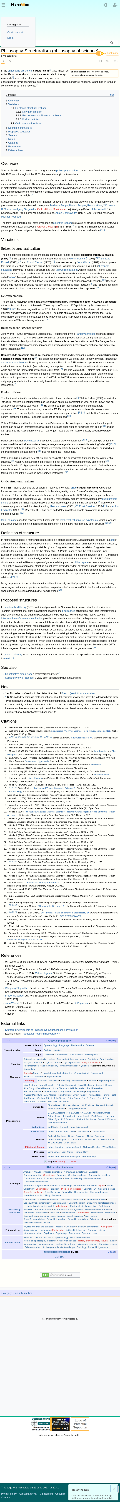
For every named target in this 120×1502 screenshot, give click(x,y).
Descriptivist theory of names (71, 1059)
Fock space (68, 611)
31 (107, 461)
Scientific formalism (56, 1219)
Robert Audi (53, 1156)
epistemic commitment (13, 362)
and (75, 1172)
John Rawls (70, 1142)
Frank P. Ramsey (56, 1108)
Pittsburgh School (35, 1147)
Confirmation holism (48, 1199)
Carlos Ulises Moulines (50, 209)
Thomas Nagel (95, 1095)
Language (64, 1045)
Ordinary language (69, 1065)
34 (105, 505)
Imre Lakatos (100, 751)
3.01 (15, 737)
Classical (48, 1054)
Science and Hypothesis (37, 761)
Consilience (49, 1175)
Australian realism (46, 1059)
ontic (74, 487)
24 (80, 412)
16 (46, 320)
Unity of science (53, 1195)
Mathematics (77, 1045)
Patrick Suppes (77, 205)
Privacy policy (9, 1493)
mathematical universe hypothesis (79, 520)
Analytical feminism (33, 1062)
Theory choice (81, 1192)
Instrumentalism (61, 1209)
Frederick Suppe (59, 205)
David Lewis (54, 1152)
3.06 (37, 737)
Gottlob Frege (50, 1091)
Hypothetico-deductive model (39, 1206)
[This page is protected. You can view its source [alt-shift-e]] (100, 61)
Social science (30, 1230)
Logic (113, 1240)
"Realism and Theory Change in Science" (53, 788)
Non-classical (76, 1054)
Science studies (32, 1247)
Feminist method (92, 1178)
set (112, 540)
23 (15, 408)
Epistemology (50, 1045)
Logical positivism (71, 1062)
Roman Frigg (15, 791)
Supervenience (54, 1076)
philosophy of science (20, 70)
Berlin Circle (38, 1127)
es (65, 209)
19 (35, 358)
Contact (5, 1497)
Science (90, 1045)
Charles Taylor (45, 1101)
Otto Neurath (83, 1131)
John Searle (60, 1098)
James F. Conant (104, 1085)
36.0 (11, 905)
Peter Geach (83, 1116)
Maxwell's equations (67, 269)
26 (104, 426)
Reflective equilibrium (34, 1076)
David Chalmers (86, 1085)
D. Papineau (81, 1003)
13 (98, 287)
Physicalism (42, 1212)
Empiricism (110, 1212)
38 (110, 523)
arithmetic (96, 764)
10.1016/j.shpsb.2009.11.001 (25, 939)
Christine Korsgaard (57, 1139)
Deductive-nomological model (101, 1203)
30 (12, 461)
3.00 (11, 737)
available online (101, 774)
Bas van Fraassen (33, 1091)
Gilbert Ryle (53, 1119)
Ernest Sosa (104, 1098)
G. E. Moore (88, 1105)
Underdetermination (33, 1195)
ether (12, 277)
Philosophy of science (59, 1167)
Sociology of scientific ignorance (92, 1247)
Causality (93, 1172)
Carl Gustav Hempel (58, 1127)
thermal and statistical (43, 1226)
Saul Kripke (67, 1152)
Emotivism (93, 1059)
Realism (93, 1080)
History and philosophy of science (40, 1240)
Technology (45, 1230)
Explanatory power (53, 1178)
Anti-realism (29, 1059)
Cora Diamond (60, 1088)
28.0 (11, 861)
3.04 (28, 737)
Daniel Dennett (43, 1088)
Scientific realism (75, 1216)
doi (8, 939)
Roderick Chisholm (57, 1136)
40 (60, 590)
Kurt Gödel (69, 1131)
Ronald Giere (94, 205)
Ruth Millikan (64, 1095)
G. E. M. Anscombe (57, 1113)
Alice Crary (29, 1088)
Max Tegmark (8, 520)
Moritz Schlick (98, 1131)
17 (21, 336)
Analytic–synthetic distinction (58, 1073)
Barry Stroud (30, 1101)
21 (15, 384)
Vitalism (46, 1222)
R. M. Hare (109, 1116)
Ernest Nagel (79, 1095)
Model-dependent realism (98, 1209)
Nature (110, 1185)
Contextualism (59, 1203)
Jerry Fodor (65, 1091)
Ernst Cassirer (87, 506)
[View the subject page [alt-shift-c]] (3, 61)
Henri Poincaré (78, 258)
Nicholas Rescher (91, 1147)
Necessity (54, 1080)
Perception (74, 1233)
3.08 (46, 737)
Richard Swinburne (86, 1119)
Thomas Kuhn (76, 1139)
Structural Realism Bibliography (40, 1033)
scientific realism (62, 223)
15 (15, 308)
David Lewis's (32, 440)
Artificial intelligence (75, 1230)
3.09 (50, 737)
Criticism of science (43, 1237)
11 (53, 261)
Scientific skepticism (78, 1219)
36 (22, 513)
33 (76, 505)
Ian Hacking (79, 1091)
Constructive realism (95, 1199)
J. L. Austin (74, 1113)
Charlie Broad (54, 1105)
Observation (42, 1189)
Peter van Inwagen (70, 1156)
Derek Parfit (110, 1095)
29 (39, 451)
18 (23, 348)
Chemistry (70, 1226)
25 (69, 416)
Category (60, 1161)
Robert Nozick (92, 1139)
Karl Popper (29, 1098)
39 (16, 576)
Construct (61, 1175)
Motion (59, 1226)
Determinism (83, 1212)
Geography (106, 1226)
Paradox (37, 1073)
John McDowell (73, 1147)
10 (19, 261)
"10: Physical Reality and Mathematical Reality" (63, 912)
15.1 (15, 787)
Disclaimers (46, 1493)
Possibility (65, 1080)
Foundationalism (43, 1209)
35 (22, 509)
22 (41, 405)
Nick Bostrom (30, 1085)
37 (107, 523)
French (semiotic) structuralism (78, 693)
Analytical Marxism (91, 1062)
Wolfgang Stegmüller (24, 209)
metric (7, 658)
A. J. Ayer (86, 1113)
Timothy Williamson (57, 1122)
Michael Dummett (101, 1113)
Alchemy (27, 1237)
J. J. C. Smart (88, 1098)
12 (104, 280)
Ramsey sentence (85, 334)
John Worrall (99, 209)
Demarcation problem (99, 1175)
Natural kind (97, 1073)
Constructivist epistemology (36, 1203)
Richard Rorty (81, 1152)
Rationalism (97, 1212)
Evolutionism (105, 1206)
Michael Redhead (11, 216)
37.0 (11, 912)
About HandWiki (28, 1493)
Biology (81, 1226)
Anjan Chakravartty (66, 213)
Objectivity (28, 1189)
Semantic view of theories (19, 677)
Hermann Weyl (58, 506)
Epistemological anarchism (83, 1206)
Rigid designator (107, 1080)
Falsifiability (76, 1178)
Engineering (58, 1230)
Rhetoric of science (107, 1244)
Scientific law (90, 1189)
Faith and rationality (80, 1237)
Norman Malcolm (71, 1105)
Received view (30, 1216)
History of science (67, 1240)
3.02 (20, 737)
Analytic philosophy (60, 1040)
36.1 (15, 905)
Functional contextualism (35, 1181)
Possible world (79, 1080)
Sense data (29, 1069)
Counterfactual (81, 1073)
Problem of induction (71, 1189)
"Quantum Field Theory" (50, 906)
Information (29, 1233)
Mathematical (61, 1054)
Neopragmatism (31, 1065)
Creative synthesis (77, 1175)
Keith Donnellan (77, 1088)
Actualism (42, 1080)
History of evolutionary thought (93, 1240)
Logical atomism (53, 1062)
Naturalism (28, 1212)
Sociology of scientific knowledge (58, 1247)
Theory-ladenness (99, 1192)
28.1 (15, 861)
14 (9, 308)
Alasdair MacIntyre (33, 1095)
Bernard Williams (106, 1119)
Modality (29, 1080)
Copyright (60, 1493)
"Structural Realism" (80, 737)
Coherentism (29, 1199)
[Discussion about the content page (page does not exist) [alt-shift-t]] (10, 61)
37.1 (15, 912)
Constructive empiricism (18, 674)
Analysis (28, 1073)
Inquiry (101, 1185)
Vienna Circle (37, 1131)
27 (11, 433)
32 (66, 472)
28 (83, 440)
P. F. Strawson (68, 1119)
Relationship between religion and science (75, 1244)
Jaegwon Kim (93, 1091)
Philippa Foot (68, 1116)
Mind (39, 1233)
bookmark (112, 53)
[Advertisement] (60, 1369)
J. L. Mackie (50, 1095)
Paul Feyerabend (95, 1088)
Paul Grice (96, 1116)
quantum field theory (15, 607)
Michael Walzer (61, 1101)
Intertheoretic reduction (84, 1185)
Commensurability (32, 1175)
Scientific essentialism (34, 1219)
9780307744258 (73, 916)
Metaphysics (29, 1244)
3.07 (41, 737)
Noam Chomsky (47, 1085)
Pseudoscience (45, 1244)
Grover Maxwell (46, 226)
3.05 (33, 737)
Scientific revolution (32, 1192)
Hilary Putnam (35, 778)
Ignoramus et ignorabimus (36, 1185)
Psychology (61, 1233)
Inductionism (62, 1206)
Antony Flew (54, 1116)
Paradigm (54, 1189)
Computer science (96, 1230)
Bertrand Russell (104, 1105)
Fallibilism (28, 1209)
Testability (67, 1192)
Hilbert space (81, 562)
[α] (50, 70)
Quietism (85, 1065)
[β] (91, 284)
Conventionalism (77, 1203)
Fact (67, 1178)
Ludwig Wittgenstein (76, 1108)
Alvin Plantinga (89, 1156)
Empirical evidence (32, 1178)
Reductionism (68, 1212)
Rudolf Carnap (35, 262)
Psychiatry (49, 1233)
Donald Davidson (76, 1136)
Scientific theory (52, 1192)
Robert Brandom (56, 1147)
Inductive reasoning (61, 1185)
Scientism (94, 1219)
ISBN (62, 916)
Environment (93, 1226)
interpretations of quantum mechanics (21, 618)
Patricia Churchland (66, 1085)
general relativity (13, 654)
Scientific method (106, 1189)
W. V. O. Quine (55, 1142)
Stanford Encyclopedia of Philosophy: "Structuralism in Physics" (40, 1030)
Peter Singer (74, 1098)
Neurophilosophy (49, 1065)
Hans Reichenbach (79, 1127)
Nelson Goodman (96, 1136)
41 (59, 673)
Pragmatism (77, 1209)
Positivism (55, 1212)
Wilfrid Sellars (109, 1147)
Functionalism (107, 1059)
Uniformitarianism (32, 1222)
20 (61, 369)
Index (73, 1161)
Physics (27, 1226)
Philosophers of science (56, 1251)
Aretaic (47, 1050)
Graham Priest (44, 1098)
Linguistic (57, 1050)
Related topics (12, 1242)
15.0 (11, 787)
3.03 (24, 737)
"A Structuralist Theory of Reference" (42, 882)
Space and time (89, 1233)
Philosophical (91, 1054)
